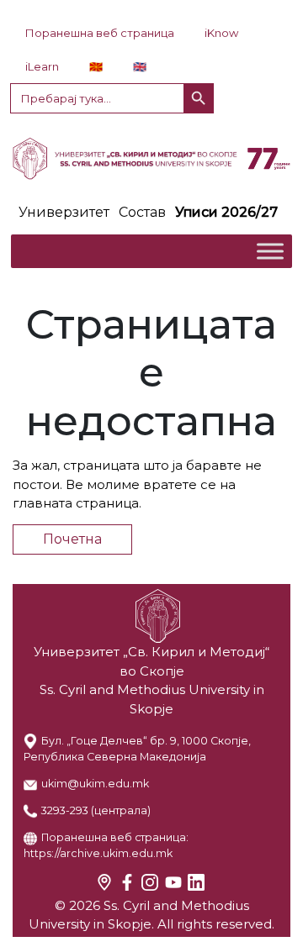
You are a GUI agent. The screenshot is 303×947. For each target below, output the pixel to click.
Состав (142, 212)
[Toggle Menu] (270, 252)
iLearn (42, 66)
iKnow (221, 32)
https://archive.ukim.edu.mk (98, 853)
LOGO (151, 158)
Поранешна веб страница (99, 32)
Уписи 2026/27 (226, 212)
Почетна (72, 539)
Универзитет (64, 212)
